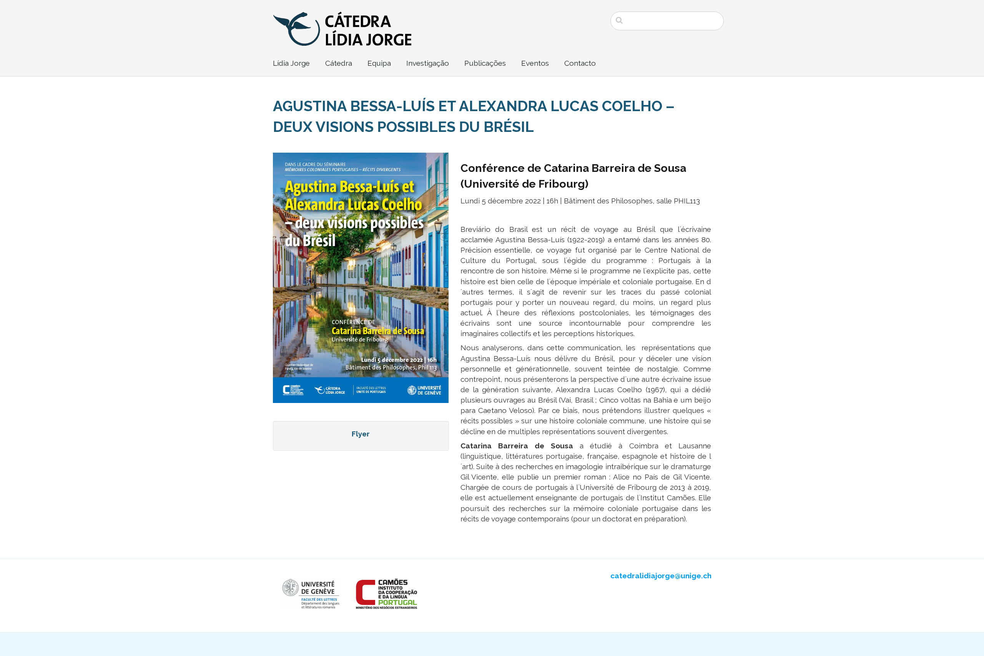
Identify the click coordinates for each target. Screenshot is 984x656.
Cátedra (338, 63)
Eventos (535, 63)
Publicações (485, 63)
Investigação (427, 63)
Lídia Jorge (291, 63)
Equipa (379, 63)
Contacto (580, 63)
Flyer (361, 434)
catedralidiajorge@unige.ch (660, 575)
